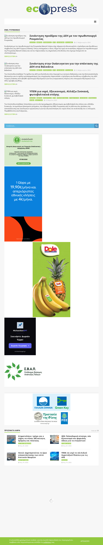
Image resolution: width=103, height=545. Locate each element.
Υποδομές (69, 42)
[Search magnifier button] (96, 126)
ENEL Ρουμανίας (12, 30)
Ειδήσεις (32, 42)
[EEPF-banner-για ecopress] (51, 409)
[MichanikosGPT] (20, 336)
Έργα (54, 42)
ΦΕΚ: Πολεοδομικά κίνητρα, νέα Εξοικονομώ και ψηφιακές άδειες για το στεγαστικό (76, 438)
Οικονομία (60, 42)
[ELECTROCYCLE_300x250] (23, 150)
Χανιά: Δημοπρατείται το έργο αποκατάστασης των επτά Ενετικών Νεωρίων (32, 455)
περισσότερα (10, 56)
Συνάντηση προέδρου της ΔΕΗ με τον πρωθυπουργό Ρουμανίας (63, 37)
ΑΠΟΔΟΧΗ (85, 541)
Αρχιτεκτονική (23, 460)
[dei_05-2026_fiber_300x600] (23, 204)
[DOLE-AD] (51, 279)
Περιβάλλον (92, 98)
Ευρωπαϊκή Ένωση (62, 98)
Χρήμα (32, 100)
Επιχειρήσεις (47, 42)
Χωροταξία (38, 100)
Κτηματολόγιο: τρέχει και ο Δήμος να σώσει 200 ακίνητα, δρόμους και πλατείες (31, 438)
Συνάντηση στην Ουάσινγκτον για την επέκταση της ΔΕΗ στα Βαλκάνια (64, 65)
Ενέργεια (39, 42)
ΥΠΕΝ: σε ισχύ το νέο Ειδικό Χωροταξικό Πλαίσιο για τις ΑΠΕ (74, 455)
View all (93, 431)
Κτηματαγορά (74, 98)
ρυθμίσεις (47, 542)
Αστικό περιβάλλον (24, 443)
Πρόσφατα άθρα (12, 430)
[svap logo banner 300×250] (23, 371)
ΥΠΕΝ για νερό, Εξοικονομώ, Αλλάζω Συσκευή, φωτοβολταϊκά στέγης (59, 93)
